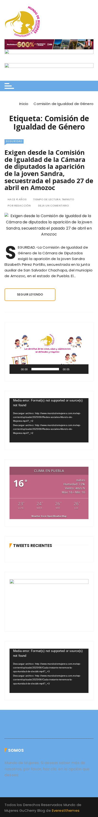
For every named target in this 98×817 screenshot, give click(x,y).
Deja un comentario (53, 205)
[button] (49, 351)
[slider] (45, 369)
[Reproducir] (15, 369)
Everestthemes (65, 810)
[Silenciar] (74, 369)
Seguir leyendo (30, 294)
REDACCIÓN (22, 205)
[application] (49, 351)
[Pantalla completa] (82, 369)
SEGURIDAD (14, 141)
